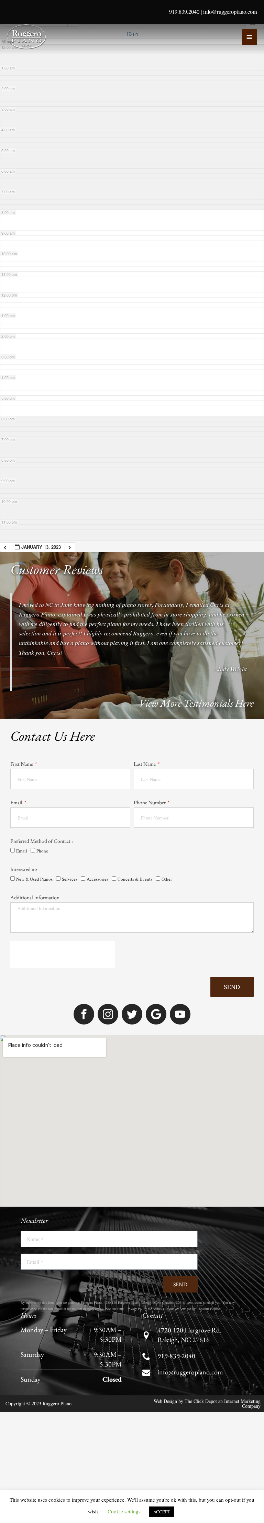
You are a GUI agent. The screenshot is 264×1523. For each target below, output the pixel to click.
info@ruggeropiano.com (230, 11)
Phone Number (150, 802)
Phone (42, 851)
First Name (22, 764)
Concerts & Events (135, 879)
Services (69, 879)
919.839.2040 (184, 11)
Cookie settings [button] (124, 1511)
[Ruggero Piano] (27, 37)
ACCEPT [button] (161, 1512)
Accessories (97, 879)
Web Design (165, 1401)
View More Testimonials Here (196, 703)
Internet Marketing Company (242, 1403)
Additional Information (34, 897)
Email (16, 802)
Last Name (145, 764)
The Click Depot (201, 1401)
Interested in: (23, 869)
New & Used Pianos (34, 879)
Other (167, 879)
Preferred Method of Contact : (41, 841)
